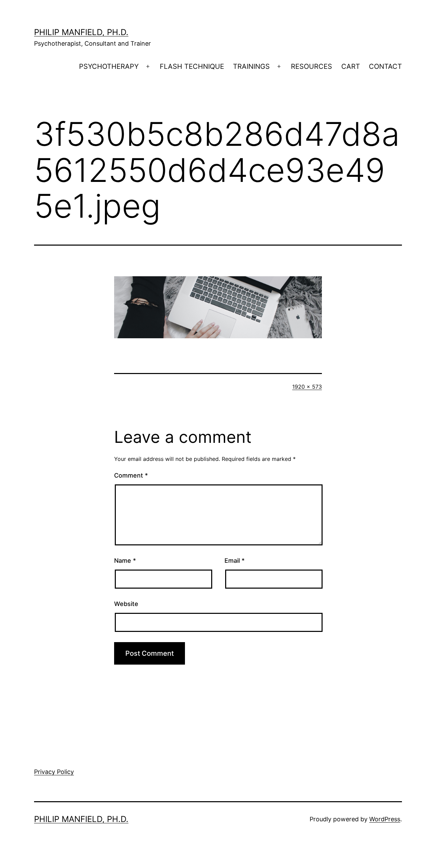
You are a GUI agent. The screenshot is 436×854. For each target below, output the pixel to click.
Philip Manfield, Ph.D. (81, 32)
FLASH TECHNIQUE (192, 66)
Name (125, 560)
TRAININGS (251, 66)
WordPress (384, 819)
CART (350, 66)
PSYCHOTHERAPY (109, 66)
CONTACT (385, 66)
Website (126, 603)
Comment (131, 475)
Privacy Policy (54, 771)
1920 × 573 (307, 386)
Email (234, 560)
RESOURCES (311, 66)
